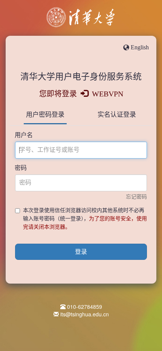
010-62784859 (84, 306)
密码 (21, 168)
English (140, 47)
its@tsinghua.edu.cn (84, 314)
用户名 (24, 135)
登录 (81, 252)
